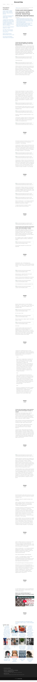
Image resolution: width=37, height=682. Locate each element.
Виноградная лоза (22, 621)
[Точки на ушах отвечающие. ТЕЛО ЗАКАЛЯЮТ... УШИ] (7, 657)
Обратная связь (6, 673)
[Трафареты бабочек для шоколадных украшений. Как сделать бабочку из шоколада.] (30, 631)
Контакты (5, 670)
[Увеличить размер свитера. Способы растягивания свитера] (30, 657)
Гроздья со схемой (26, 622)
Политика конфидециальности (9, 671)
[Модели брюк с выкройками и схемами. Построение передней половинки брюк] (7, 644)
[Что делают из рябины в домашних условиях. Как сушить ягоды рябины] (22, 632)
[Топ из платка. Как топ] (14, 644)
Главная (4, 4)
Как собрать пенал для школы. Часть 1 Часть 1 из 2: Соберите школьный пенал (8, 30)
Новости (8, 4)
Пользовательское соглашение (13, 670)
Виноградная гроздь (29, 621)
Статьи (12, 4)
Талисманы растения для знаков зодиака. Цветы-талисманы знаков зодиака (8, 16)
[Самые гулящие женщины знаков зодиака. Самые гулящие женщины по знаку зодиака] (30, 644)
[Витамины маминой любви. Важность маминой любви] (14, 632)
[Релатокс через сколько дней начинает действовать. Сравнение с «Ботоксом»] (14, 657)
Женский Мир (18, 2)
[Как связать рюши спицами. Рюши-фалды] (22, 657)
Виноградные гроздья (19, 622)
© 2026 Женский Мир (7, 668)
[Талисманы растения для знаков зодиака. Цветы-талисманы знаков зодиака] (22, 644)
